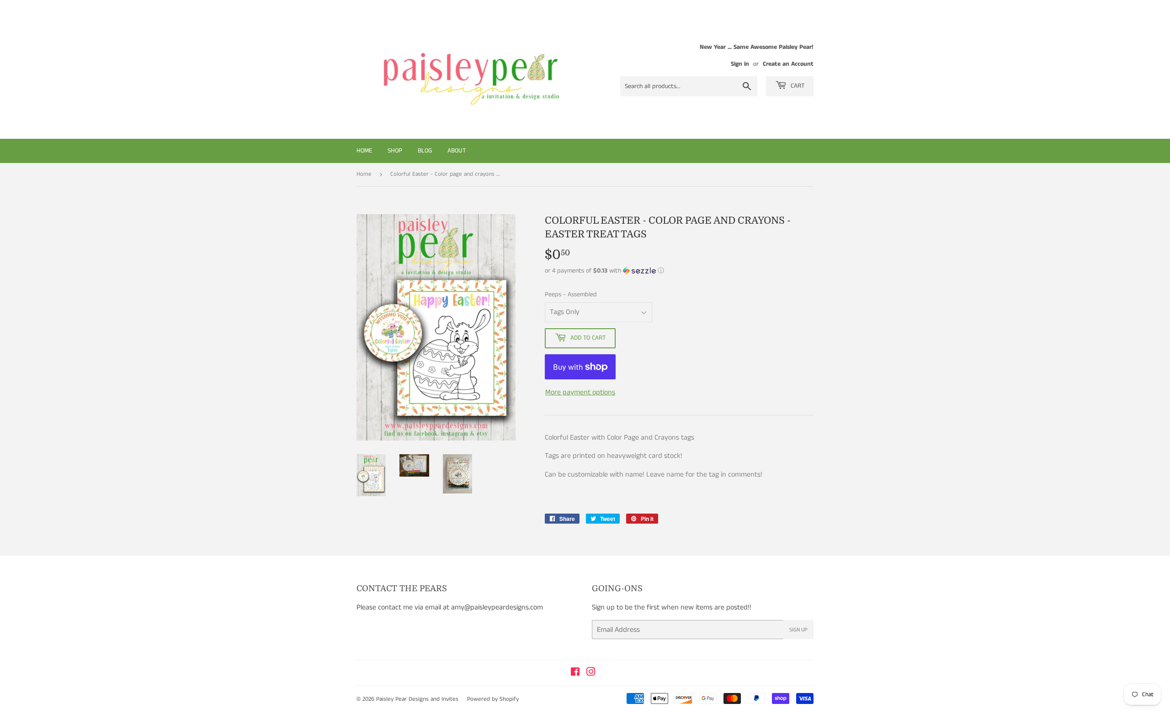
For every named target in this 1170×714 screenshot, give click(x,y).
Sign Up (798, 630)
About (456, 150)
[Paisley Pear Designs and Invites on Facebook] (575, 673)
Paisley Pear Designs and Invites (417, 699)
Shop (395, 150)
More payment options (580, 392)
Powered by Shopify (493, 699)
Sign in (740, 64)
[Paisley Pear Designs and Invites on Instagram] (591, 673)
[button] (679, 270)
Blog (425, 150)
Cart (796, 85)
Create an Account (788, 64)
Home (364, 150)
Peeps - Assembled (571, 294)
